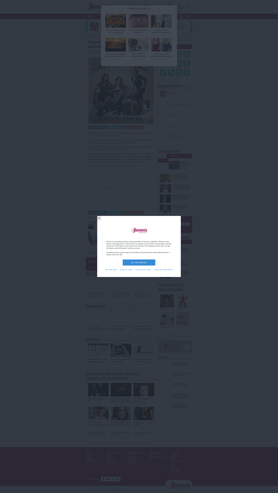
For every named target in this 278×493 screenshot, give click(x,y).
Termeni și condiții (126, 270)
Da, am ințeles (139, 262)
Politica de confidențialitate (163, 270)
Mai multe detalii (111, 270)
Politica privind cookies (143, 270)
